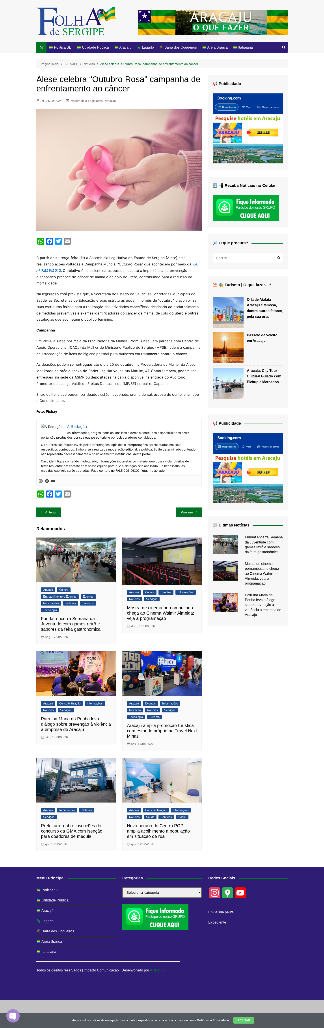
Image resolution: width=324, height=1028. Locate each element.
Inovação (135, 710)
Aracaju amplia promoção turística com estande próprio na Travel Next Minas (162, 730)
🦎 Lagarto (145, 47)
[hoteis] (248, 128)
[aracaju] (213, 22)
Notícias (110, 100)
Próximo (187, 512)
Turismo (154, 717)
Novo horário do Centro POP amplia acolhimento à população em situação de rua (158, 831)
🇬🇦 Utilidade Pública (93, 47)
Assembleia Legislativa (87, 100)
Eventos (88, 596)
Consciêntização (69, 703)
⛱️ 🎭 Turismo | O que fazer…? (242, 285)
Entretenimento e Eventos (59, 596)
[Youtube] (53, 481)
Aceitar (244, 1020)
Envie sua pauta (221, 912)
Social (182, 817)
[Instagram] (41, 481)
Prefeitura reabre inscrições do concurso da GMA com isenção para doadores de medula (71, 831)
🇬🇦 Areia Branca (215, 47)
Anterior (50, 512)
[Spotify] (47, 481)
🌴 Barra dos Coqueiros (178, 47)
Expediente (217, 922)
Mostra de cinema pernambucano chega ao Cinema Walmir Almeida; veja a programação (160, 613)
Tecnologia (50, 610)
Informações (51, 603)
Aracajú (48, 589)
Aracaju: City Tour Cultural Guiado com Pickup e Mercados (264, 376)
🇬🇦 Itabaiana (243, 47)
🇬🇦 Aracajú (122, 47)
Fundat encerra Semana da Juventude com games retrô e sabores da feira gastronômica (71, 624)
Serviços (88, 603)
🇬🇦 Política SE (60, 47)
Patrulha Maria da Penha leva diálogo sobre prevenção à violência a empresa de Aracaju (76, 724)
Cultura (63, 589)
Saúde (150, 817)
